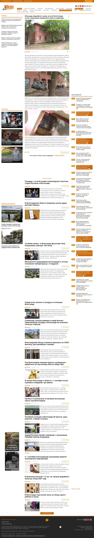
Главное (3, 15)
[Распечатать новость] (68, 16)
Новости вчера (28, 1)
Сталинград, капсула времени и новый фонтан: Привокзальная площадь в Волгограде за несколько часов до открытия (84, 215)
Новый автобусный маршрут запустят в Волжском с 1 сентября (84, 99)
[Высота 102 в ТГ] (85, 6)
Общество (27, 51)
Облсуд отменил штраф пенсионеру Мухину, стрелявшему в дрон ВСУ (11, 38)
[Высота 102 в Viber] (87, 6)
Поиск (88, 1)
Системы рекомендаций (6, 523)
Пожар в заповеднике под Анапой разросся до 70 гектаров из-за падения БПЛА (84, 301)
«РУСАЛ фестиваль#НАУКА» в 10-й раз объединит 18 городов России (84, 260)
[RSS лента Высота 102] (91, 520)
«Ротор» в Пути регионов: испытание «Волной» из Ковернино (83, 161)
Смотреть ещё (47, 513)
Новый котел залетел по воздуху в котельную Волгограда (82, 195)
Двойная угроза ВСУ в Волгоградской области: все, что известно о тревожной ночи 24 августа (11, 27)
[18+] (92, 6)
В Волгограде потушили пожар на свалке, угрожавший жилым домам (84, 208)
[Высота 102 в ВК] (76, 6)
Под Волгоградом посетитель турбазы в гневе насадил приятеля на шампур (84, 174)
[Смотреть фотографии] (82, 100)
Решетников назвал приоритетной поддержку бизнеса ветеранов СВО (83, 201)
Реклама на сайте (5, 521)
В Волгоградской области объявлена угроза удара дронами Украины (83, 114)
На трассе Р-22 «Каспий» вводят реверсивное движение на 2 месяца (83, 167)
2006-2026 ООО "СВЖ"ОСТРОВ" (8, 519)
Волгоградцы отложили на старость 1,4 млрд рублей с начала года (83, 148)
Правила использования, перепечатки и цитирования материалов (30, 535)
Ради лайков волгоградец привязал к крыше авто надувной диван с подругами (84, 187)
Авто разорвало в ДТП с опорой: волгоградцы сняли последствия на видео (83, 154)
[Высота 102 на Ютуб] (80, 6)
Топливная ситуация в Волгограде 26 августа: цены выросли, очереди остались (84, 252)
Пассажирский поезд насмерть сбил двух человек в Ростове (84, 295)
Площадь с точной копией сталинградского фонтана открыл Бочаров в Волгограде (84, 106)
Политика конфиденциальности (8, 535)
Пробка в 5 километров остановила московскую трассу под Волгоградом (83, 246)
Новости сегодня (17, 1)
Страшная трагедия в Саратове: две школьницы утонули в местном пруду (83, 126)
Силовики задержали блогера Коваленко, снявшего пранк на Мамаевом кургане (9, 33)
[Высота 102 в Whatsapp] (89, 6)
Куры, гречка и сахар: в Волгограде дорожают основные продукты (82, 120)
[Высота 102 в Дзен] (83, 6)
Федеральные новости (8, 203)
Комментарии (64, 152)
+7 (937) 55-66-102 (59, 155)
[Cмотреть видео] (90, 155)
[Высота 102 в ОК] (78, 6)
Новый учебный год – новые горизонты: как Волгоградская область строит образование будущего (9, 44)
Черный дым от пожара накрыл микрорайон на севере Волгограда (84, 281)
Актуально (4, 109)
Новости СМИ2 (47, 178)
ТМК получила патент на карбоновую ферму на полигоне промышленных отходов (11, 20)
